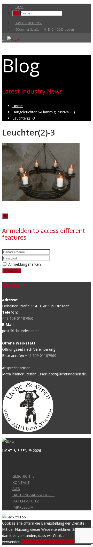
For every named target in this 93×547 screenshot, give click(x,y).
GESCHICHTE (23, 476)
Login (19, 7)
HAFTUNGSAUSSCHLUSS (33, 494)
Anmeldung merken (24, 264)
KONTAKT (21, 482)
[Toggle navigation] (4, 40)
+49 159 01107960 (28, 23)
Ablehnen (48, 541)
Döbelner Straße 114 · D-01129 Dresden (44, 29)
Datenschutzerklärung (74, 541)
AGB (16, 488)
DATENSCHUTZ (25, 501)
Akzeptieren (31, 541)
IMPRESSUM (23, 507)
